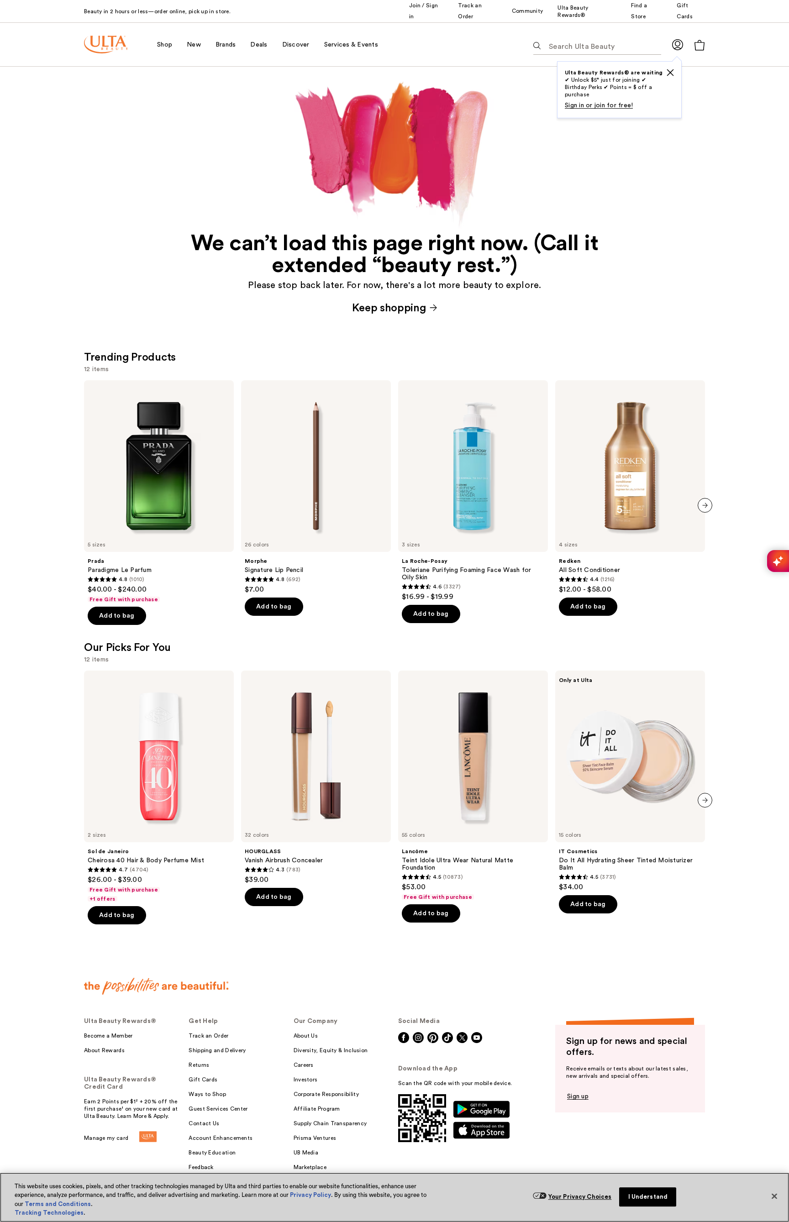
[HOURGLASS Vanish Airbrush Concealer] (316, 777)
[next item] (705, 505)
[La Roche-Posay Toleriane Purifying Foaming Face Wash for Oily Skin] (473, 490)
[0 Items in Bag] (699, 45)
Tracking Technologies (49, 1213)
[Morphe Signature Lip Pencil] (316, 487)
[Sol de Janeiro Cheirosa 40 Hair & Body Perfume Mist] (159, 786)
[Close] (774, 1196)
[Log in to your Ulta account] (677, 44)
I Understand (648, 1197)
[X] (670, 72)
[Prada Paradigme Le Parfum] (159, 491)
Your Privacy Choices (580, 1197)
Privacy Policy (310, 1195)
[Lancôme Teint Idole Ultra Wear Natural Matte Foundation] (473, 786)
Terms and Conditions (58, 1204)
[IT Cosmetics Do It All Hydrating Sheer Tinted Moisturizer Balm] (630, 781)
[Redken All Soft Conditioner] (630, 487)
